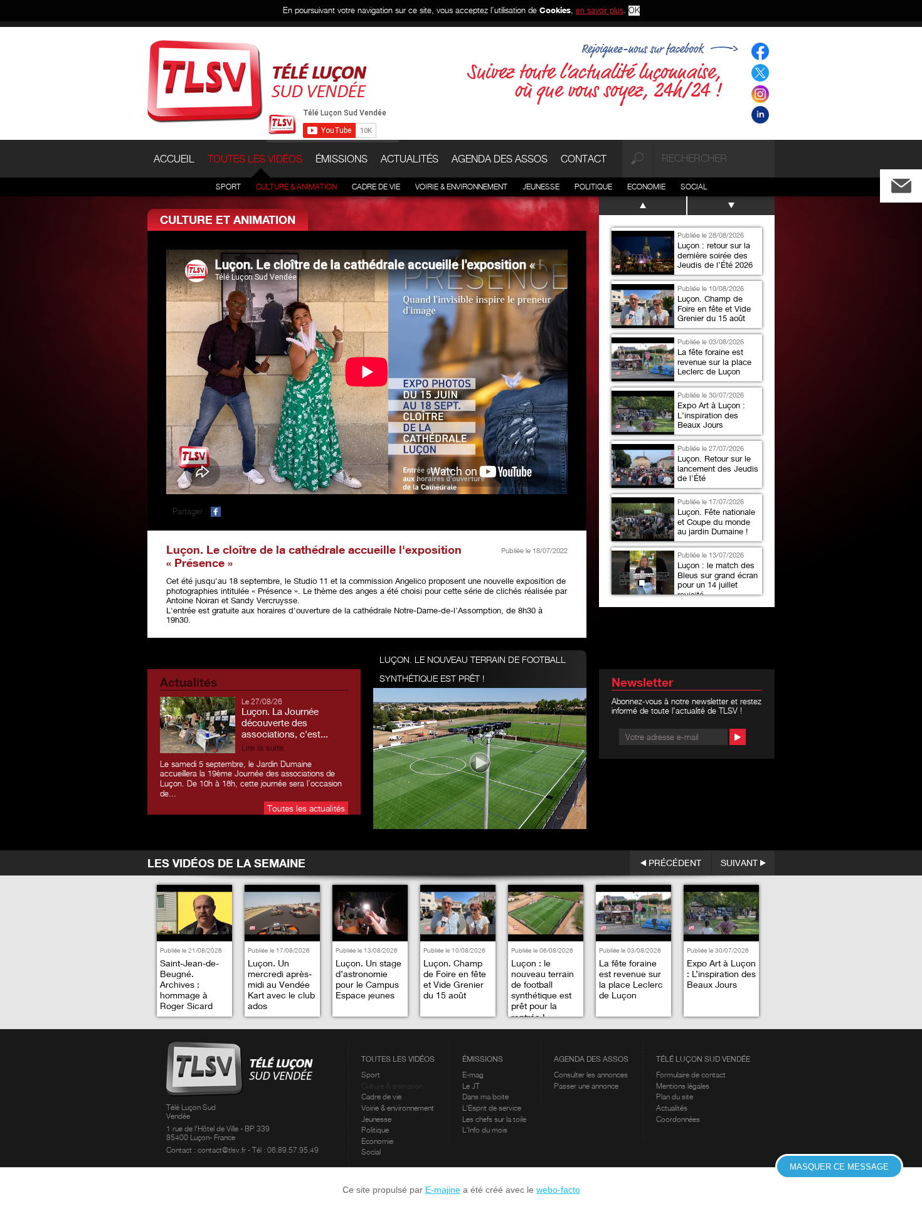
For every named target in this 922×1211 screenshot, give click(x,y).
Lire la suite (262, 748)
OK (634, 10)
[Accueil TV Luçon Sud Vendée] (257, 80)
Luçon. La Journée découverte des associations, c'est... (284, 722)
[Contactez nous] (911, 182)
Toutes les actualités (306, 808)
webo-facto (558, 1190)
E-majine (442, 1190)
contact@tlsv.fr (223, 1150)
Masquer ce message (839, 1166)
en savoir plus (599, 10)
